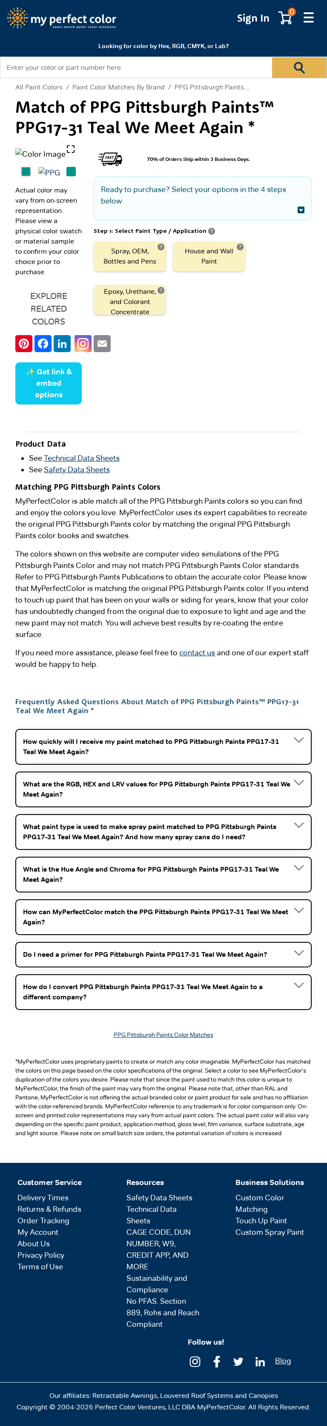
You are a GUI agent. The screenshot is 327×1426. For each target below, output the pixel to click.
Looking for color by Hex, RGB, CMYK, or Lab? (163, 46)
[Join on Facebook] (217, 1360)
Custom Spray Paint (269, 1232)
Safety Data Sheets (77, 469)
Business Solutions (269, 1182)
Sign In (253, 17)
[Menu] (308, 18)
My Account (37, 1232)
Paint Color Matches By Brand (118, 87)
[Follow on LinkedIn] (260, 1360)
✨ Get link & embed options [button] (49, 383)
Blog (283, 1360)
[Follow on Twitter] (238, 1360)
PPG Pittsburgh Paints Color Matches (233, 87)
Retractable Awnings (124, 1396)
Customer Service (49, 1182)
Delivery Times (43, 1197)
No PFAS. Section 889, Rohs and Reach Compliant (162, 1312)
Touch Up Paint (261, 1220)
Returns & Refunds (49, 1209)
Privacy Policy (40, 1255)
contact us (197, 652)
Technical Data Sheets (82, 457)
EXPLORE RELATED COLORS (48, 309)
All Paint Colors (39, 87)
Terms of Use (40, 1266)
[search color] (299, 67)
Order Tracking (43, 1220)
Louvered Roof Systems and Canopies (219, 1396)
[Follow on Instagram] (195, 1360)
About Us (33, 1243)
